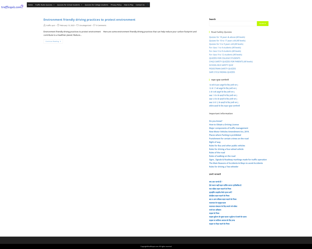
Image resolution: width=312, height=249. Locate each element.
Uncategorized (85, 25)
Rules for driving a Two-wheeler (223, 166)
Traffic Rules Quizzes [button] (43, 5)
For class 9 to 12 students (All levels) (225, 54)
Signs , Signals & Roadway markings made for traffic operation (238, 159)
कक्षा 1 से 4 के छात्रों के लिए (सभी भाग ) (223, 95)
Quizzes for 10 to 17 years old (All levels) (227, 40)
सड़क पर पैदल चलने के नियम (219, 223)
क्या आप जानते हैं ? (215, 181)
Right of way (215, 142)
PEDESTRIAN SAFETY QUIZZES (222, 68)
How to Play (128, 5)
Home (30, 5)
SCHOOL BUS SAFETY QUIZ (221, 65)
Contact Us (140, 5)
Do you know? (215, 121)
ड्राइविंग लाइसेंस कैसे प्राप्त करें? (220, 192)
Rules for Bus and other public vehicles (227, 145)
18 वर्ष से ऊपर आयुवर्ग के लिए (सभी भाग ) (223, 85)
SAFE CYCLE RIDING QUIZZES (222, 72)
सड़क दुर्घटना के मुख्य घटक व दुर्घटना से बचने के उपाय (228, 216)
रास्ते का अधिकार (215, 209)
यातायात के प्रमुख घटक (217, 202)
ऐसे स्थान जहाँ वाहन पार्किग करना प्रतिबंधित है (225, 185)
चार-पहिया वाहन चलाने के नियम (220, 188)
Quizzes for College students (96, 5)
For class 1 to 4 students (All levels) (225, 47)
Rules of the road (217, 152)
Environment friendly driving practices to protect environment (90, 20)
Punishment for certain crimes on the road (229, 138)
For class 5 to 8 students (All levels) (225, 51)
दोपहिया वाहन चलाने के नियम (219, 195)
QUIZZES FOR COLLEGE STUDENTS (224, 58)
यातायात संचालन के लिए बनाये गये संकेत (223, 206)
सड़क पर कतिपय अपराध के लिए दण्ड (222, 220)
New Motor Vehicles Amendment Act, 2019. (229, 131)
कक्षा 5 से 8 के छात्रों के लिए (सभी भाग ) (223, 99)
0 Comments (101, 25)
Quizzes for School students (68, 5)
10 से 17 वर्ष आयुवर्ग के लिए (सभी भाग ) (223, 88)
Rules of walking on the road (222, 156)
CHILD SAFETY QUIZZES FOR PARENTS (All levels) (231, 61)
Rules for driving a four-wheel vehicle (226, 149)
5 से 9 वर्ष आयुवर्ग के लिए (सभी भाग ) (222, 92)
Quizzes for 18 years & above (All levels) (227, 37)
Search (212, 19)
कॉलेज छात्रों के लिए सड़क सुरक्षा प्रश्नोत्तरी (224, 105)
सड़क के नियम (214, 213)
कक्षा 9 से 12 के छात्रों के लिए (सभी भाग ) (223, 102)
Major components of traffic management (228, 128)
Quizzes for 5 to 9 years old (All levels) (226, 44)
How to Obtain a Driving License (224, 124)
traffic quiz (50, 25)
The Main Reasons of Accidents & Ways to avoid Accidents (236, 163)
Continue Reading (54, 41)
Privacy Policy (116, 5)
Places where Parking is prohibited (225, 135)
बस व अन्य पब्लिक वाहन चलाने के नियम (222, 199)
